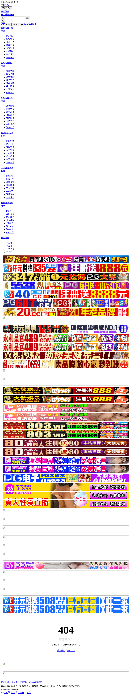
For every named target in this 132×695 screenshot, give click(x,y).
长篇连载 (10, 121)
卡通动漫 (10, 48)
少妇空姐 (10, 150)
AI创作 (11, 243)
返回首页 (61, 650)
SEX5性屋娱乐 (7, 15)
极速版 (11, 249)
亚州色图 (10, 71)
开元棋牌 (10, 220)
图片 (15, 24)
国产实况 (10, 36)
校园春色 (10, 115)
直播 (30, 24)
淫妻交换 (10, 127)
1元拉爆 (9, 223)
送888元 (9, 229)
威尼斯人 (10, 217)
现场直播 (10, 182)
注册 (7, 11)
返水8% (9, 226)
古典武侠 (10, 109)
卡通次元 (10, 89)
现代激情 (10, 106)
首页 (3, 24)
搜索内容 (71, 650)
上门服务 (10, 153)
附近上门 (10, 144)
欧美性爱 (10, 45)
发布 (10, 246)
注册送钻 (10, 194)
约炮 (26, 24)
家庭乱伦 (10, 118)
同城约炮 (10, 141)
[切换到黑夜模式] (3, 21)
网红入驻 (10, 176)
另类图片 (10, 86)
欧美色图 (10, 74)
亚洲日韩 (10, 42)
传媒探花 (10, 39)
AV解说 (9, 51)
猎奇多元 (10, 57)
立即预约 (10, 162)
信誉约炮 (10, 156)
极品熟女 (10, 92)
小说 (21, 24)
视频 (8, 24)
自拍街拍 (10, 80)
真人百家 (10, 188)
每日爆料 (10, 197)
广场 (10, 252)
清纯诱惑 (10, 83)
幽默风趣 (10, 124)
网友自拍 (10, 179)
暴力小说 (10, 112)
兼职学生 (10, 147)
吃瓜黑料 (10, 54)
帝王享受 (10, 159)
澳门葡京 (10, 214)
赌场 (34, 24)
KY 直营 (10, 232)
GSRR (13, 689)
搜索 (27, 18)
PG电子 (9, 191)
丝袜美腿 (10, 77)
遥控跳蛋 (10, 185)
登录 (3, 11)
